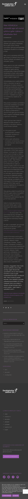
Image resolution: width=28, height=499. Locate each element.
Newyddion (10, 301)
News (6, 369)
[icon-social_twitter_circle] (4, 477)
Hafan (6, 414)
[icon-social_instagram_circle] (17, 477)
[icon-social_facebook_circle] (13, 477)
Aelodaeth (7, 421)
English (6, 429)
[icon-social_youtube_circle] (9, 477)
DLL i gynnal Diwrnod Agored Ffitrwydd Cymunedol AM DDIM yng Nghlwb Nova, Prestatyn (13, 345)
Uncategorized (8, 374)
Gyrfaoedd (7, 424)
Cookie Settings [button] (7, 495)
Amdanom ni (8, 416)
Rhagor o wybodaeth (10, 456)
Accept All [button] (15, 495)
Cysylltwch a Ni (8, 427)
